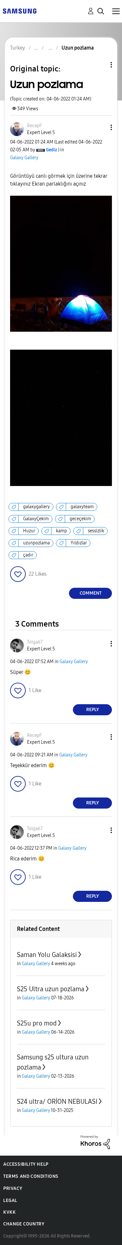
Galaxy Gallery (24, 157)
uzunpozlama (36, 543)
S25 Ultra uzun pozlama (50, 989)
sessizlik (96, 531)
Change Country (23, 1224)
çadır (28, 555)
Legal (10, 1200)
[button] (100, 127)
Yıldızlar (79, 543)
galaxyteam (82, 506)
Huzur (29, 531)
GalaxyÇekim (36, 519)
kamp (61, 531)
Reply (92, 709)
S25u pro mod (37, 1023)
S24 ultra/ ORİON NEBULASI (57, 1101)
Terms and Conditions (31, 1176)
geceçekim (80, 519)
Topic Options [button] (100, 65)
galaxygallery (36, 506)
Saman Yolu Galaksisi (47, 955)
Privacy (12, 1188)
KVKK (9, 1212)
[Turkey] (19, 11)
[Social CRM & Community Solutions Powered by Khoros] (95, 1142)
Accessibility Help (25, 1164)
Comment (91, 593)
